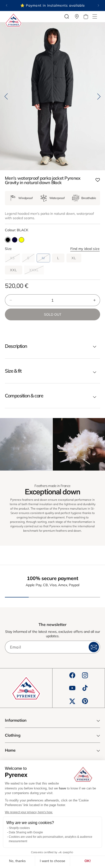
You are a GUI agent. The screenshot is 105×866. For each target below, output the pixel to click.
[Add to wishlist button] (97, 180)
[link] (26, 444)
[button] (94, 16)
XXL (13, 270)
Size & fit (13, 370)
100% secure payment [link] (52, 578)
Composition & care (24, 395)
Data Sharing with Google (26, 832)
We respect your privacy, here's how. (29, 812)
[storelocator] (76, 16)
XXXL (36, 271)
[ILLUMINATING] (21, 240)
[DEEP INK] (14, 240)
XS (15, 259)
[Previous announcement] (6, 5)
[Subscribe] (94, 647)
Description (16, 346)
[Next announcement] (98, 5)
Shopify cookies (19, 828)
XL (74, 258)
